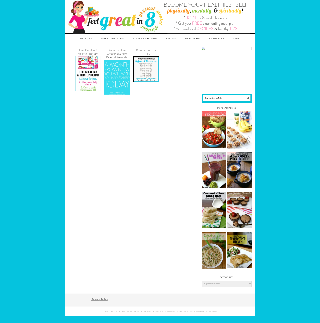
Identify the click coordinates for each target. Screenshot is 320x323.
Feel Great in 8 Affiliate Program (88, 52)
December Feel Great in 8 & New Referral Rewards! (117, 53)
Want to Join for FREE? (146, 52)
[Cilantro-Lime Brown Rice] (214, 250)
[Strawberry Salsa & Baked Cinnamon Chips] (214, 129)
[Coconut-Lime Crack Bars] (214, 210)
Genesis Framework (182, 311)
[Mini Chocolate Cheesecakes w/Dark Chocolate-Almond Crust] (239, 210)
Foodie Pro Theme (131, 311)
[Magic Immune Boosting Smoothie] (214, 170)
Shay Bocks (150, 311)
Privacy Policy (99, 299)
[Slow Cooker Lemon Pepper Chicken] (239, 250)
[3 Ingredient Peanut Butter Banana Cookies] (239, 129)
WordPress (211, 311)
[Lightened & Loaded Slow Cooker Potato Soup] (239, 170)
